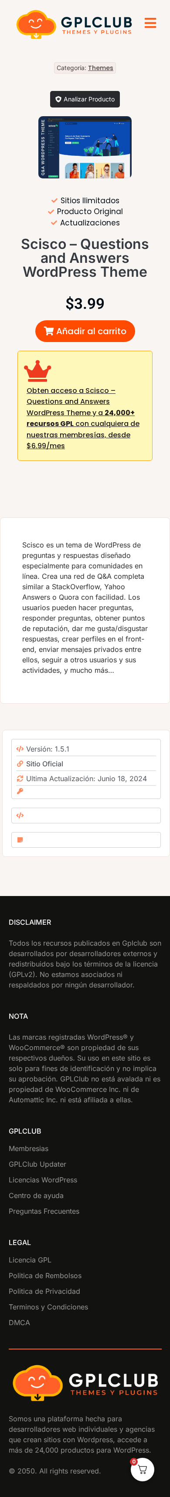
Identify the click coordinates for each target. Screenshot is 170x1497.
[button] (85, 331)
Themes (100, 68)
